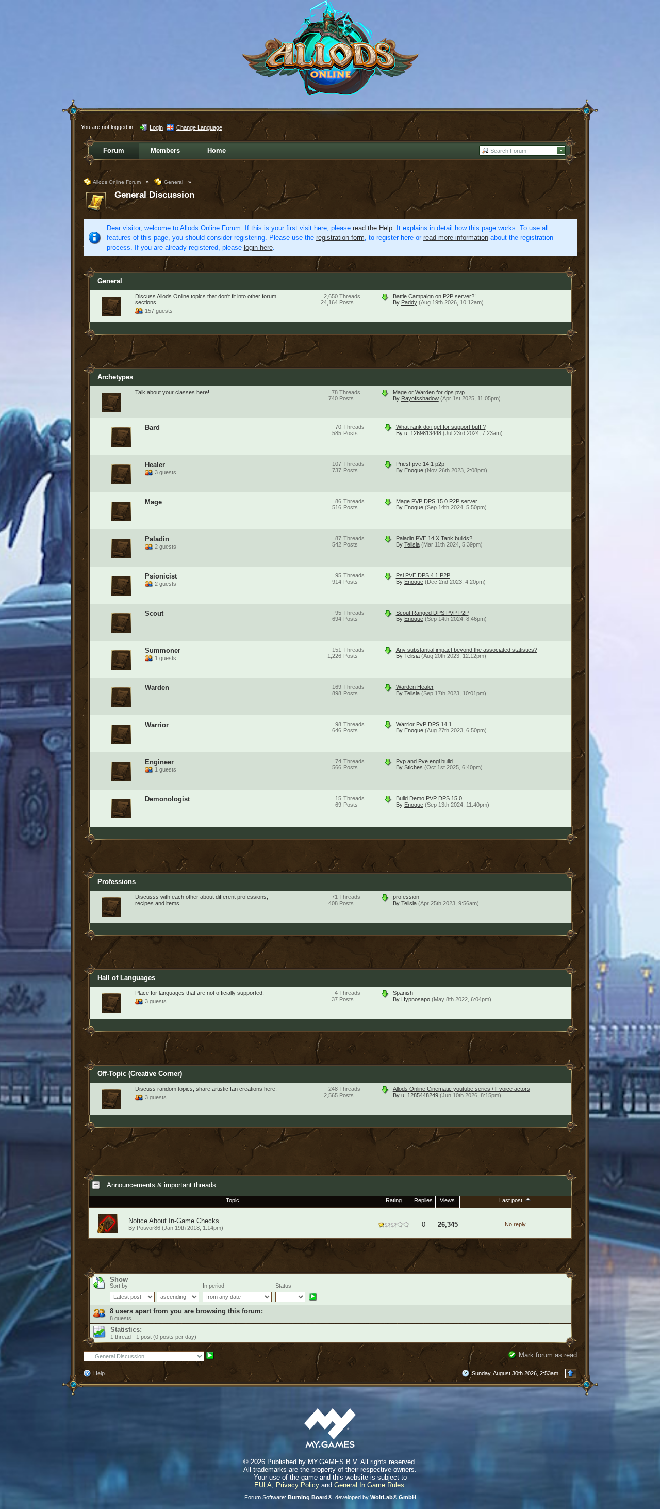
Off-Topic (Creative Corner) (139, 1074)
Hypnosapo (415, 999)
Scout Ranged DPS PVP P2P (432, 612)
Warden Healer (415, 687)
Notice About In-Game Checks (173, 1221)
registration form (340, 238)
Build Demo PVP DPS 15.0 (429, 798)
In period (213, 1285)
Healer (155, 465)
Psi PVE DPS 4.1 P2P (423, 575)
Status (283, 1285)
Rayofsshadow (420, 398)
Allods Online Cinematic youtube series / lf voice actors (461, 1089)
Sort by (119, 1285)
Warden (157, 688)
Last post (511, 1200)
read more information (455, 238)
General (109, 281)
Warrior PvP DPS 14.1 (424, 724)
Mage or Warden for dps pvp (429, 392)
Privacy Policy (297, 1485)
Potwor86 (148, 1228)
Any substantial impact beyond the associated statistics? (466, 650)
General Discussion (154, 195)
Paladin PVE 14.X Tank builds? (434, 538)
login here (258, 247)
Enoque (413, 470)
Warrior (157, 725)
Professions (116, 882)
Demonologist (167, 799)
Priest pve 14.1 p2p (420, 464)
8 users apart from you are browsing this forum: (186, 1311)
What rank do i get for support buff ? (441, 427)
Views (447, 1200)
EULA (263, 1485)
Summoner (162, 650)
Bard (152, 427)
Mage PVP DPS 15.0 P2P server (436, 501)
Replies (423, 1200)
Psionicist (161, 576)
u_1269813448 (422, 433)
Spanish (403, 993)
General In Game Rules (369, 1485)
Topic (232, 1200)
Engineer (159, 762)
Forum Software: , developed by (330, 1497)
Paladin (157, 539)
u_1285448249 (419, 1095)
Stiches (413, 767)
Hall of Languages (126, 978)
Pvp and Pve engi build (424, 761)
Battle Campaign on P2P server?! (434, 296)
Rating (394, 1200)
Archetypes (115, 377)
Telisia (412, 544)
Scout (154, 613)
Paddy (409, 302)
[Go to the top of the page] (571, 1373)
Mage (153, 502)
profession (406, 897)
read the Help (372, 228)
